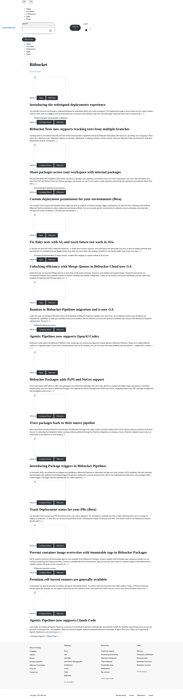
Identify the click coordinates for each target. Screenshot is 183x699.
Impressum (141, 695)
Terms (131, 695)
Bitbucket (51, 98)
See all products (69, 682)
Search (25, 24)
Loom (66, 668)
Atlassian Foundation (37, 665)
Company (33, 651)
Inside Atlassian (9, 28)
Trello (66, 672)
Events (32, 658)
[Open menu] (31, 1)
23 (48, 636)
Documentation (142, 658)
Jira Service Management (73, 661)
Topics (28, 9)
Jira (65, 654)
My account (105, 672)
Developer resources (144, 661)
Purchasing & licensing (109, 654)
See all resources (142, 671)
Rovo (66, 651)
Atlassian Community (109, 658)
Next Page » (53, 636)
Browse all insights (35, 71)
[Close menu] (24, 1)
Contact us (34, 672)
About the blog (35, 647)
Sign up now (29, 39)
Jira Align (67, 658)
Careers (32, 654)
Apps (28, 16)
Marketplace (105, 668)
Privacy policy (121, 695)
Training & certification (145, 654)
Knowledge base (107, 665)
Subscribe (75, 28)
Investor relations (36, 661)
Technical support (107, 651)
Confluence (68, 665)
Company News (45, 122)
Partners (140, 651)
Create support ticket (107, 678)
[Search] (50, 30)
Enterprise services (144, 665)
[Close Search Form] (91, 30)
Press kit (33, 668)
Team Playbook (106, 661)
